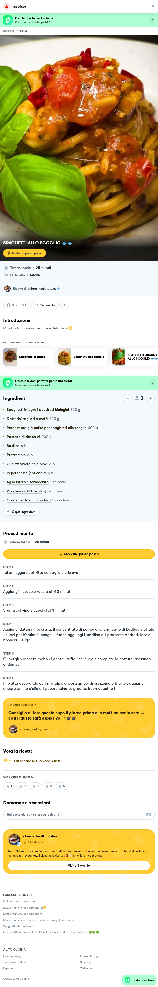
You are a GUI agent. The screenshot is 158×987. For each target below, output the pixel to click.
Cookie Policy (89, 956)
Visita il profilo (79, 865)
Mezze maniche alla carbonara (22, 913)
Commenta (47, 305)
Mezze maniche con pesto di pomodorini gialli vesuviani (38, 920)
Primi (24, 31)
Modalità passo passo (27, 253)
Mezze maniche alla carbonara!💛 (24, 907)
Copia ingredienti (24, 512)
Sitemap (85, 962)
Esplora (8, 968)
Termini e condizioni (15, 962)
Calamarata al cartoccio (19, 901)
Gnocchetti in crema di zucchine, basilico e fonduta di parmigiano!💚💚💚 (51, 932)
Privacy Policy (12, 956)
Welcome (86, 968)
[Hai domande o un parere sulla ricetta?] (75, 815)
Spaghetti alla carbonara (19, 926)
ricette (9, 31)
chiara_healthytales (42, 289)
